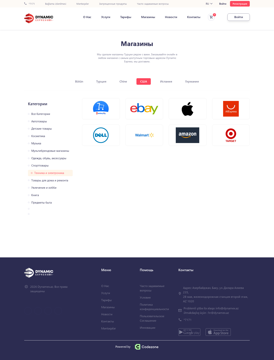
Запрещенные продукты (113, 3)
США (143, 81)
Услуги (105, 17)
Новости (171, 17)
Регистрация (240, 3)
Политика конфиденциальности (154, 306)
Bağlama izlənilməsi (55, 3)
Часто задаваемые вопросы (153, 3)
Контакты (193, 17)
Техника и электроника (49, 173)
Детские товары (41, 128)
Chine (123, 81)
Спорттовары (40, 165)
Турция (101, 81)
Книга (35, 195)
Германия (192, 81)
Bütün (79, 81)
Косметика (38, 136)
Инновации (147, 327)
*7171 (31, 3)
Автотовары (39, 121)
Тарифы (125, 17)
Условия (145, 297)
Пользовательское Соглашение (152, 318)
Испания (166, 81)
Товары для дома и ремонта (49, 180)
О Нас (87, 17)
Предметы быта (41, 202)
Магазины (148, 17)
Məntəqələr (82, 3)
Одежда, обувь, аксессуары (48, 158)
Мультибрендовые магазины (50, 151)
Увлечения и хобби (43, 187)
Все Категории (40, 114)
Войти (222, 3)
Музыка (36, 143)
